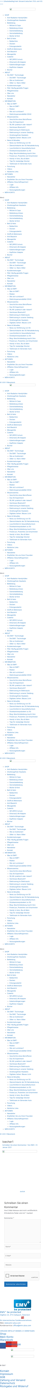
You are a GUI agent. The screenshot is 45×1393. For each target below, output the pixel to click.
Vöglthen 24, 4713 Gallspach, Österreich (15, 1315)
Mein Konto (6, 1336)
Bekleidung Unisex (16, 28)
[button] (22, 197)
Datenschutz (7, 1383)
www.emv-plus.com (12, 1323)
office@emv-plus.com (22, 1325)
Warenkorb (6, 1339)
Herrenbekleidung (15, 33)
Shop (3, 1333)
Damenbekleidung (16, 31)
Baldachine (13, 41)
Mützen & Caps (15, 25)
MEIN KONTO (10, 192)
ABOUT (7, 72)
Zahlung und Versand (12, 1380)
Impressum (6, 1373)
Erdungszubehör (15, 46)
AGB (2, 1377)
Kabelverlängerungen (17, 65)
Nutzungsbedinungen (17, 190)
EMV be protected (10, 1312)
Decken (12, 44)
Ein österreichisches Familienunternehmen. (16, 1320)
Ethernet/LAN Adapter (17, 62)
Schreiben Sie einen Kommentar (14, 1145)
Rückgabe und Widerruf (14, 1386)
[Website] (22, 1265)
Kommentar (9, 1218)
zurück (22, 1191)
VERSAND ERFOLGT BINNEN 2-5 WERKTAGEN (17, 1331)
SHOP (7, 15)
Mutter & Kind (14, 36)
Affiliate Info (13, 187)
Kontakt (4, 1370)
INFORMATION (10, 101)
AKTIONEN (9, 174)
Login (11, 185)
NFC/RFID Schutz (15, 59)
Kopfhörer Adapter (16, 67)
